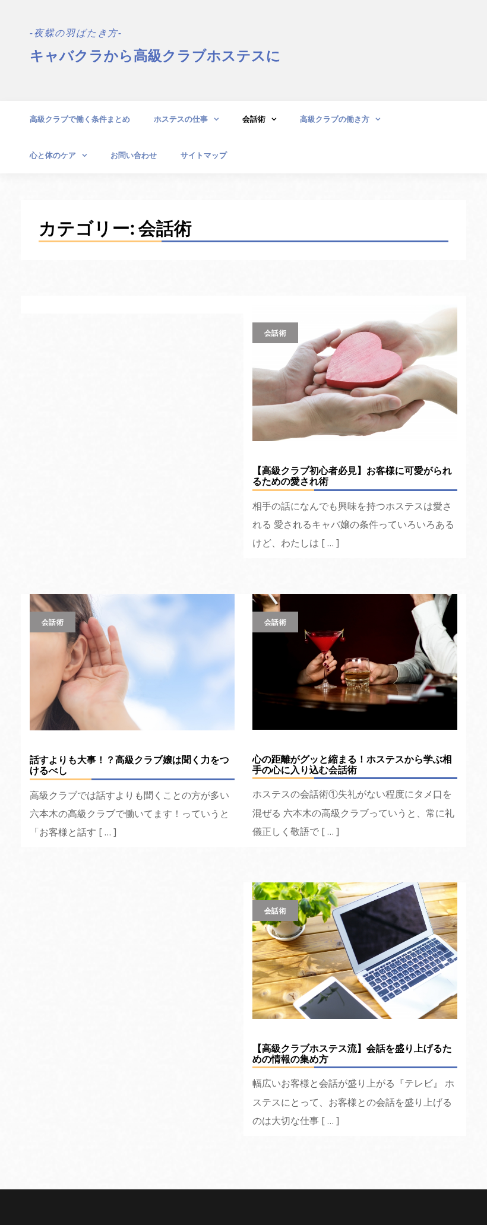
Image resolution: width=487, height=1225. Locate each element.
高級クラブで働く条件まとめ (80, 118)
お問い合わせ (133, 155)
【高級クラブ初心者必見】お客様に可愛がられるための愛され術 (352, 475)
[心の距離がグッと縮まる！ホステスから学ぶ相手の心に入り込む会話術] (354, 662)
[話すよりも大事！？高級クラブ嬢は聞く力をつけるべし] (132, 662)
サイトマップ (204, 155)
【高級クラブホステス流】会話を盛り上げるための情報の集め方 (352, 1053)
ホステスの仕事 (181, 118)
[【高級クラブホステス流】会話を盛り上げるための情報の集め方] (354, 950)
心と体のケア (53, 155)
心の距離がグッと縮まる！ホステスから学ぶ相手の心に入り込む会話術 (352, 764)
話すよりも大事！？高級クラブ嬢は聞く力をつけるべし (129, 764)
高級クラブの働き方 (334, 118)
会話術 (253, 118)
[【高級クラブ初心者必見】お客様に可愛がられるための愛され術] (354, 373)
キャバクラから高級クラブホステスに (155, 55)
